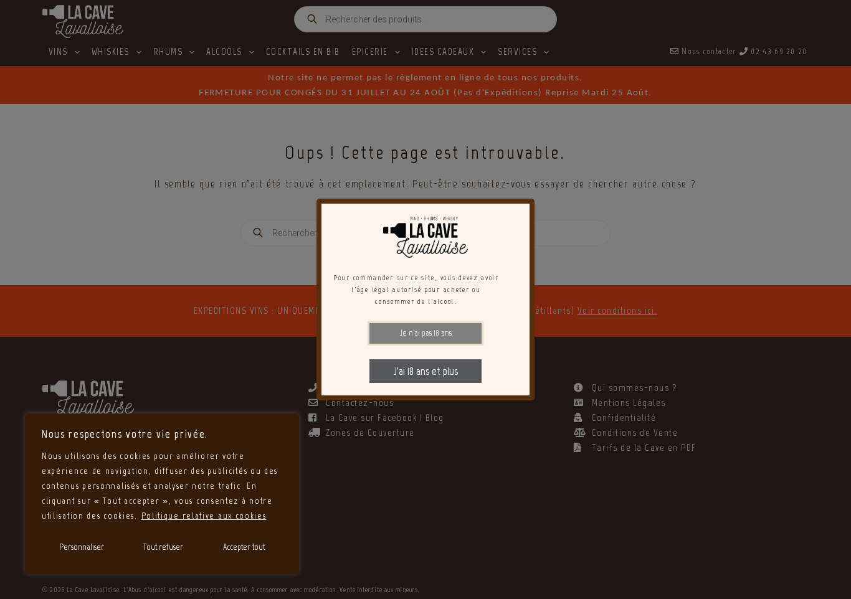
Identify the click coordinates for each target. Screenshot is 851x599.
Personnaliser (81, 547)
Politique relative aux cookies (204, 516)
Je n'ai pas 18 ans (426, 333)
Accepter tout (244, 547)
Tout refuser (163, 547)
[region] (162, 493)
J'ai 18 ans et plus (426, 371)
